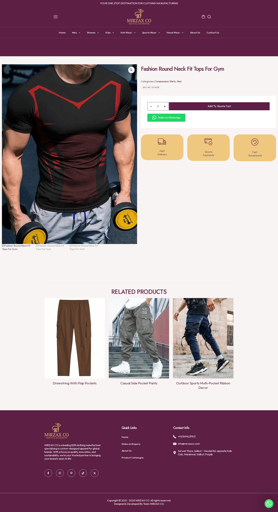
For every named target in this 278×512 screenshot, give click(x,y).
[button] (131, 70)
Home (125, 437)
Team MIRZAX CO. (153, 503)
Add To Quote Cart (219, 106)
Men (179, 81)
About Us (127, 450)
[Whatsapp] (269, 503)
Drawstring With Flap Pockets (75, 383)
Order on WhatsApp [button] (169, 117)
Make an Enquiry (131, 443)
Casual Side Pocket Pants (138, 383)
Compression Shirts (165, 81)
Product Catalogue (133, 457)
